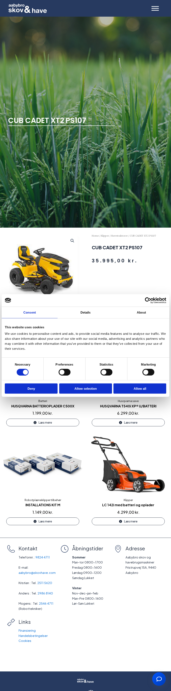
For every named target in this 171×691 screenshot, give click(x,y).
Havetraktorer (119, 235)
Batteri (42, 401)
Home (95, 235)
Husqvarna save (128, 401)
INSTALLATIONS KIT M (42, 505)
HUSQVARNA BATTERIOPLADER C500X (42, 406)
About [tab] (141, 312)
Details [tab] (85, 312)
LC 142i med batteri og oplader (128, 505)
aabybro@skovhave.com (37, 572)
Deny (31, 388)
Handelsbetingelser (33, 636)
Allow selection (85, 388)
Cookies (25, 641)
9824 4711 (42, 557)
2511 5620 (44, 583)
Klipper (105, 235)
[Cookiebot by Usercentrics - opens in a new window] (148, 300)
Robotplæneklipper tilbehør (43, 500)
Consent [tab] (29, 312)
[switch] (64, 372)
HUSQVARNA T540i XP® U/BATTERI (128, 406)
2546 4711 (46, 603)
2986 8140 (45, 593)
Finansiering (27, 630)
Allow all (140, 388)
